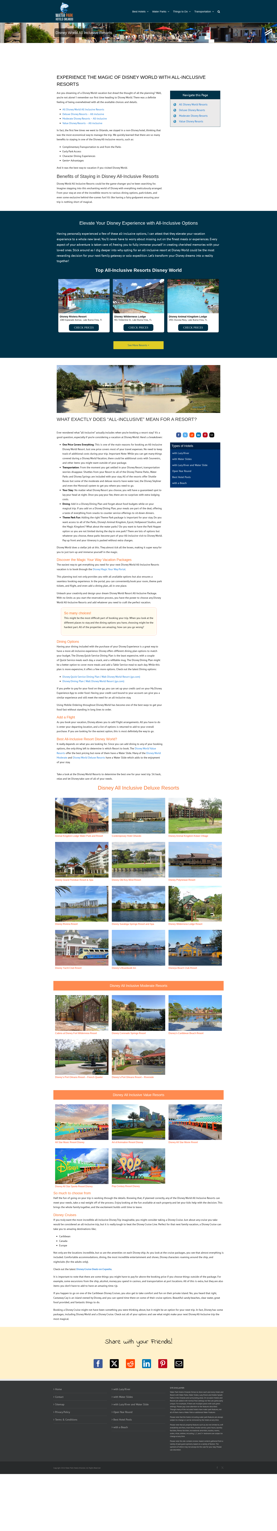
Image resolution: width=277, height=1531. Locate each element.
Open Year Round (181, 471)
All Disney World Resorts (193, 104)
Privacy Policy (62, 1412)
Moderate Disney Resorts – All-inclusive (84, 118)
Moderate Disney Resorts (193, 115)
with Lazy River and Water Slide (189, 465)
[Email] (212, 435)
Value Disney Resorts (191, 121)
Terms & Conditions (66, 1419)
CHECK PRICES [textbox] (84, 327)
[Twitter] (185, 435)
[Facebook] (179, 435)
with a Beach (179, 483)
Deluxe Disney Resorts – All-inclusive (83, 114)
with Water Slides (182, 459)
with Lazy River (180, 453)
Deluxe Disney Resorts (192, 110)
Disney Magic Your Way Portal (109, 569)
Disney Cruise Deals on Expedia (94, 1269)
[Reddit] (192, 435)
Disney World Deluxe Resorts (89, 757)
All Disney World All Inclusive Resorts (83, 109)
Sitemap (59, 1404)
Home (58, 1389)
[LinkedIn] (199, 435)
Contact (59, 1397)
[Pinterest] (205, 435)
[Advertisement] (195, 533)
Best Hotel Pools (181, 477)
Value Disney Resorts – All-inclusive (82, 123)
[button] (219, 11)
